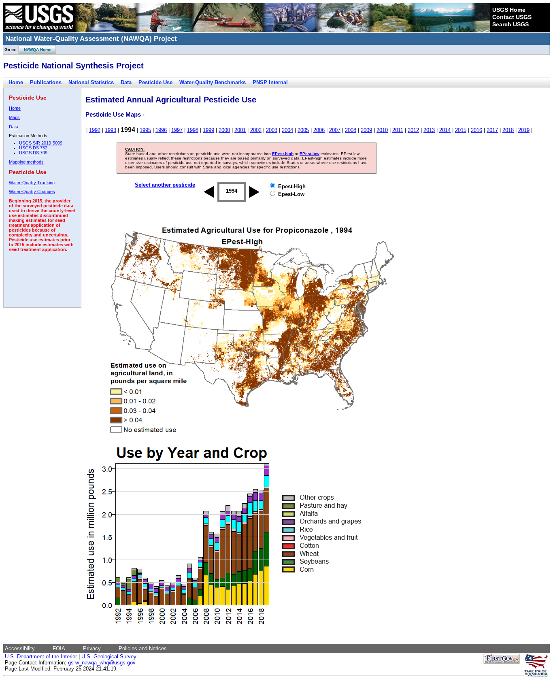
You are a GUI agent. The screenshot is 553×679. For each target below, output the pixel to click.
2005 (303, 130)
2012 (413, 130)
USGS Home (508, 9)
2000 (224, 130)
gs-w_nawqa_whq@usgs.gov (102, 663)
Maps (14, 117)
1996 (161, 130)
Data (126, 82)
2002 (256, 130)
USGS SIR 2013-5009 (40, 142)
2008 (350, 130)
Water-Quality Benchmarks (212, 82)
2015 (460, 130)
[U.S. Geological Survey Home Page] (39, 30)
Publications (46, 82)
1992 (94, 130)
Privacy (92, 648)
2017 (492, 130)
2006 (319, 130)
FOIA (59, 648)
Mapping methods (26, 162)
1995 (145, 130)
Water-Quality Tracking (32, 182)
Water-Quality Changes (32, 191)
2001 (240, 130)
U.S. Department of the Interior (41, 656)
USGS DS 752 (33, 147)
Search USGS (510, 24)
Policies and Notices (143, 648)
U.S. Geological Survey (108, 656)
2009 (366, 130)
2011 (397, 130)
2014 (445, 130)
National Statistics (91, 82)
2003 (271, 130)
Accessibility (20, 648)
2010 (382, 130)
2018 (508, 130)
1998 (192, 130)
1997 (177, 130)
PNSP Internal (270, 82)
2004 (287, 130)
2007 (334, 130)
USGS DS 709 (33, 152)
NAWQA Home (35, 49)
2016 (476, 130)
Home (16, 82)
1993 (110, 130)
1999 (208, 130)
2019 (524, 130)
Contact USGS (512, 17)
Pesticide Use (155, 82)
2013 (429, 130)
